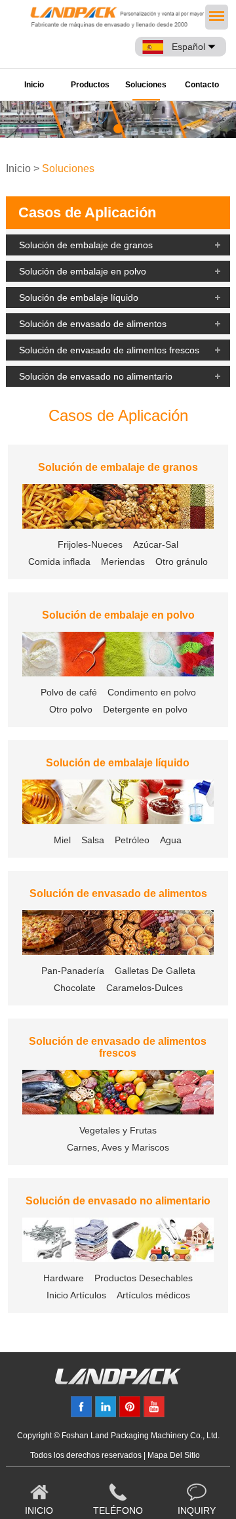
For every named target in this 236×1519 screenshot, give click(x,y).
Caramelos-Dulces (144, 987)
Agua (171, 840)
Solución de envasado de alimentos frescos (109, 350)
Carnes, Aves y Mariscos (118, 1147)
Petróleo (132, 840)
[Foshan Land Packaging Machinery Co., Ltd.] (118, 1381)
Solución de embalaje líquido (78, 297)
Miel (62, 840)
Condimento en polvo (151, 692)
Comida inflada (59, 561)
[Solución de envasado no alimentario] (117, 1241)
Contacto (202, 84)
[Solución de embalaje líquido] (117, 803)
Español (188, 46)
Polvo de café (68, 692)
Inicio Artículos (76, 1295)
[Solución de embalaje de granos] (117, 507)
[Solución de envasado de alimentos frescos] (117, 1093)
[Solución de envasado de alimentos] (117, 933)
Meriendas (123, 561)
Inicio (34, 84)
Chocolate (75, 987)
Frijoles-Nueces (90, 544)
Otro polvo (71, 709)
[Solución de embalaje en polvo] (117, 655)
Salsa (92, 840)
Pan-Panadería (72, 970)
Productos (90, 84)
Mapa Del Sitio (174, 1455)
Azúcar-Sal (156, 544)
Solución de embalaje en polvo (82, 271)
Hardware (63, 1278)
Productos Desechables (143, 1278)
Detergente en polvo (145, 709)
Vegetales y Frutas (118, 1130)
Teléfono (118, 1510)
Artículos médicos (153, 1295)
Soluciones (146, 84)
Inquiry (197, 1510)
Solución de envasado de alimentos (93, 324)
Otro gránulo (181, 561)
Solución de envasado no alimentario (95, 376)
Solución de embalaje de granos (86, 245)
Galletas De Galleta (155, 970)
